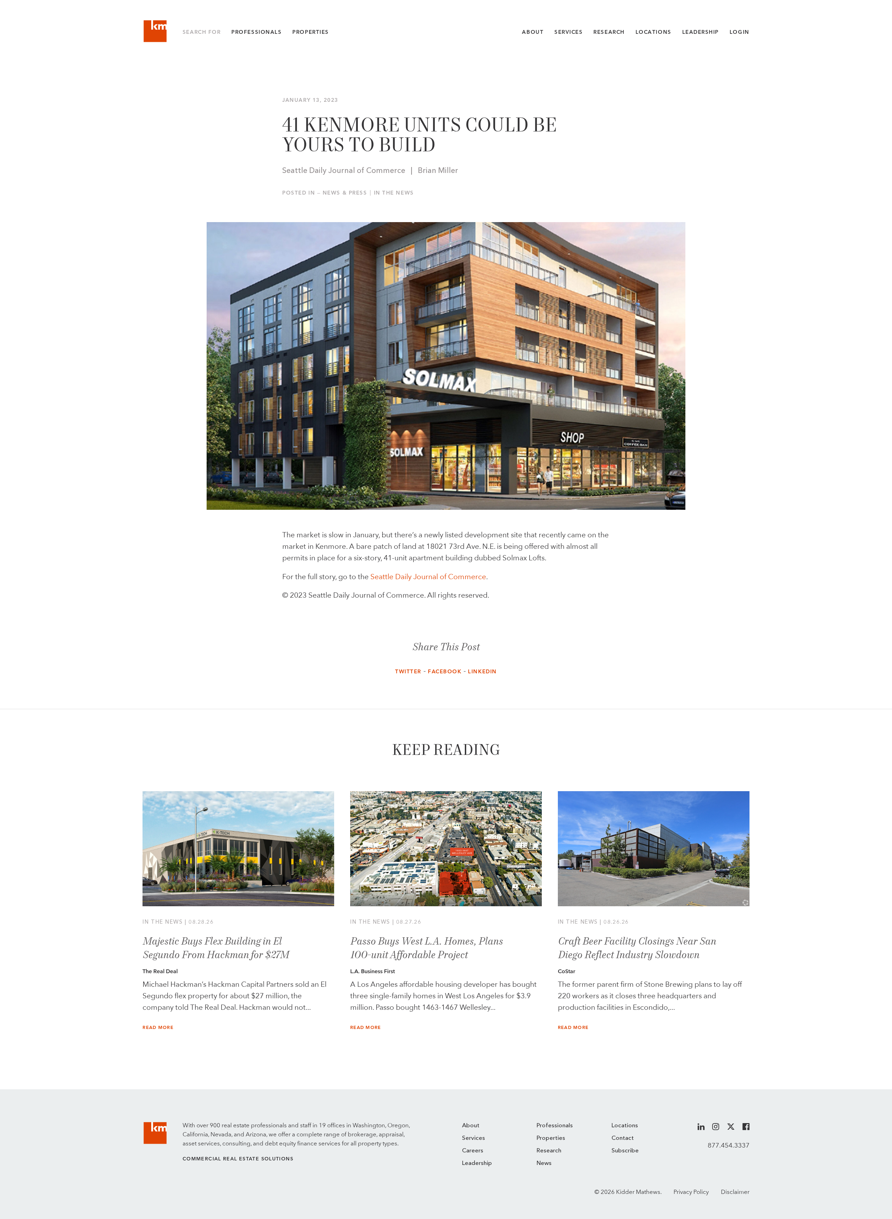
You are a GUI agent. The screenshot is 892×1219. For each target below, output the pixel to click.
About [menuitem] (470, 1126)
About (533, 32)
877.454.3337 (728, 1145)
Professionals (256, 32)
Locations (653, 32)
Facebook (444, 671)
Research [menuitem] (549, 1151)
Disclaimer (735, 1191)
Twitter (408, 671)
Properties (310, 32)
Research (608, 32)
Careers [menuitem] (472, 1151)
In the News (394, 193)
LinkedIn (482, 671)
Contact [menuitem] (623, 1138)
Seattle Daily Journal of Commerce (428, 577)
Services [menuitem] (473, 1138)
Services (568, 32)
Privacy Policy (691, 1191)
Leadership (700, 32)
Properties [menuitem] (551, 1138)
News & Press (345, 193)
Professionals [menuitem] (555, 1126)
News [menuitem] (544, 1163)
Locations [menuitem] (625, 1126)
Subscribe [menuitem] (625, 1151)
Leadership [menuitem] (477, 1163)
